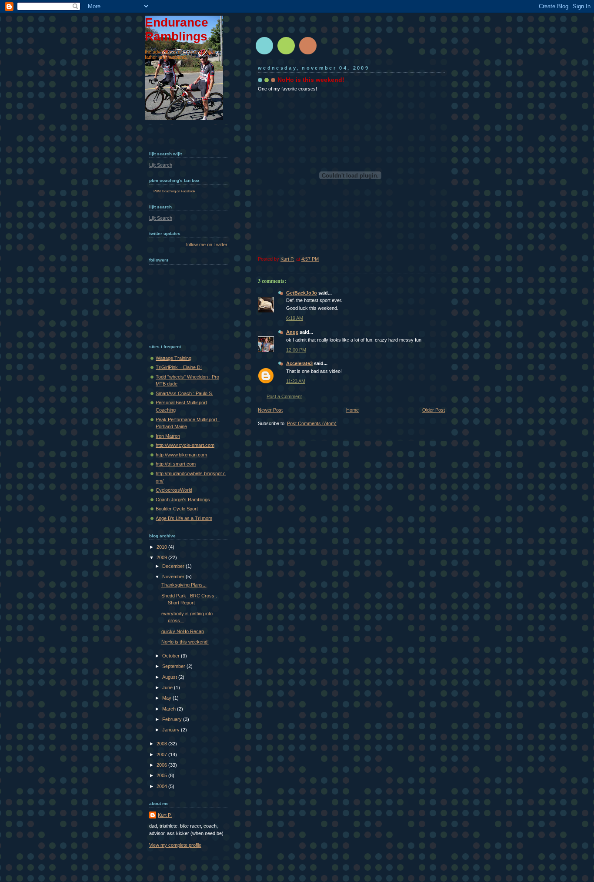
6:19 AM (294, 318)
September (174, 666)
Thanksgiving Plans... (184, 584)
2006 (162, 765)
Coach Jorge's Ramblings (183, 499)
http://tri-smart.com (176, 463)
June (168, 687)
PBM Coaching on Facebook (174, 191)
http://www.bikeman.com (181, 454)
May (167, 698)
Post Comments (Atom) (312, 423)
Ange (292, 332)
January (171, 729)
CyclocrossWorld (174, 490)
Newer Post (270, 409)
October (171, 655)
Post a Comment (284, 396)
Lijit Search (160, 165)
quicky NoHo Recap (182, 631)
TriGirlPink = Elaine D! (179, 367)
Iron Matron (168, 436)
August (170, 677)
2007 (162, 754)
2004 (162, 786)
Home (352, 409)
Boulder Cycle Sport (177, 508)
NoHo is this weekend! (185, 641)
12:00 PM (296, 349)
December (174, 566)
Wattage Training (173, 358)
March (169, 708)
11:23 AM (295, 381)
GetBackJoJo (301, 292)
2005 (162, 775)
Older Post (433, 409)
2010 (162, 547)
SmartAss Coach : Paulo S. (184, 393)
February (172, 719)
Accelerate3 (299, 363)
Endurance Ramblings (176, 29)
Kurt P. (165, 815)
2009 (162, 557)
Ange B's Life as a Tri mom (184, 518)
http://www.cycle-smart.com (185, 445)
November (174, 576)
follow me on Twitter (206, 244)
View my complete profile (175, 845)
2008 (162, 743)
